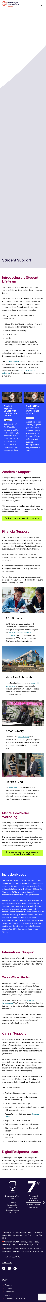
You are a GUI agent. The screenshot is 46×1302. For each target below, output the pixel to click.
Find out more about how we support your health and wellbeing (22, 853)
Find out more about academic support (22, 518)
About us (8, 1288)
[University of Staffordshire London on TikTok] (16, 1268)
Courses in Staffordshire (15, 1298)
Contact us (7, 1262)
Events (7, 1295)
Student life (9, 1291)
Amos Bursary (23, 736)
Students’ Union (12, 361)
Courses (8, 1285)
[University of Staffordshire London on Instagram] (10, 1268)
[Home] (11, 4)
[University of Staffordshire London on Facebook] (4, 1268)
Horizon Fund (14, 787)
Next (44, 1204)
